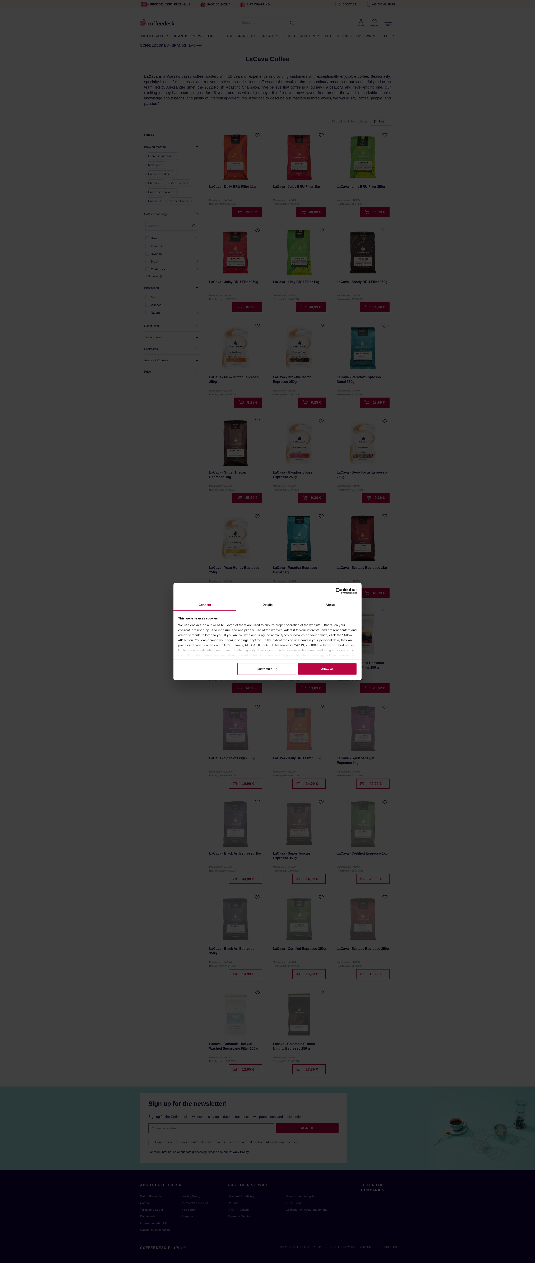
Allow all (327, 669)
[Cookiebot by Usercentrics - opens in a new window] (338, 591)
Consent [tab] (205, 604)
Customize (264, 669)
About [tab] (330, 604)
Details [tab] (267, 604)
